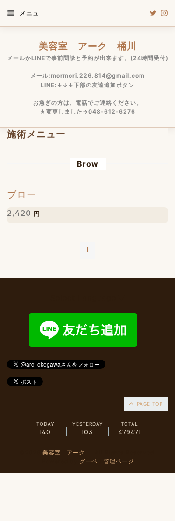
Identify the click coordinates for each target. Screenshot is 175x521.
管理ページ (119, 461)
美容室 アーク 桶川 (88, 46)
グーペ (88, 461)
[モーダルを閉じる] (87, 260)
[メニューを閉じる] (87, 260)
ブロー (21, 194)
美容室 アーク (66, 452)
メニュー (32, 13)
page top (149, 404)
